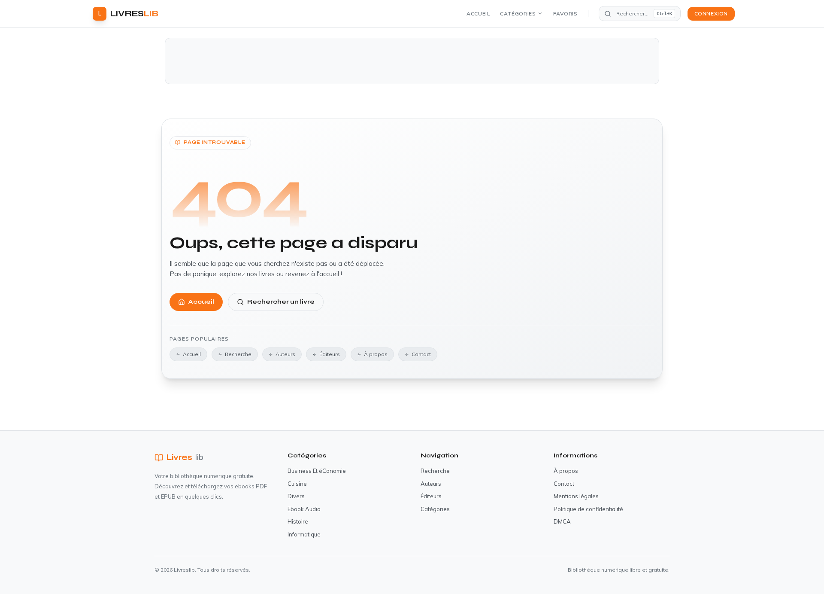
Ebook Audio (304, 509)
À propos (376, 354)
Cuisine (297, 483)
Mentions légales (576, 496)
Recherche (238, 354)
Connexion (711, 13)
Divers (296, 496)
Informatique (304, 534)
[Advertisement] (412, 61)
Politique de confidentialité (588, 509)
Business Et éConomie (317, 470)
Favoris (565, 13)
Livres (185, 457)
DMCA (562, 521)
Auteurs (285, 354)
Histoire (298, 521)
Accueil (478, 13)
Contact (421, 354)
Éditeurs (329, 354)
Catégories (518, 13)
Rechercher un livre (281, 301)
